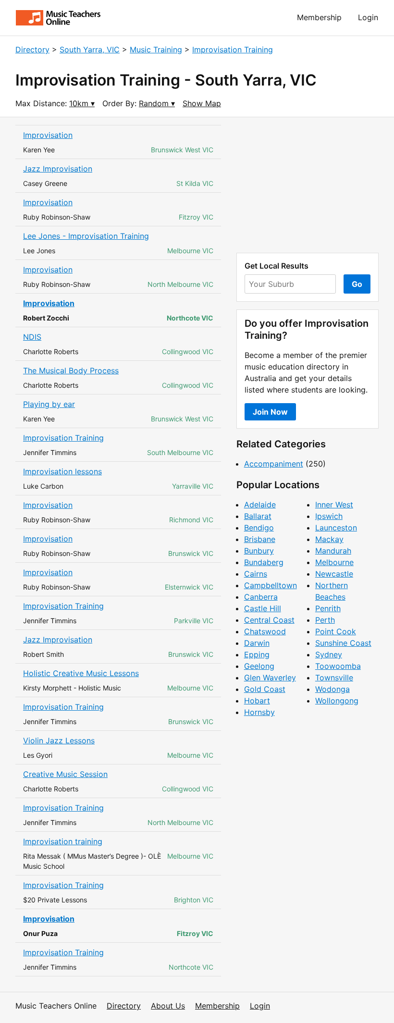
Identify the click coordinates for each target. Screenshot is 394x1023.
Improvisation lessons (62, 471)
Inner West (334, 504)
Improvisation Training (232, 49)
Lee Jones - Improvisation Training (86, 236)
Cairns (255, 574)
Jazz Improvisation (57, 168)
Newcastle (334, 574)
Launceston (336, 527)
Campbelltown (270, 585)
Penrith (328, 608)
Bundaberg (263, 562)
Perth (325, 620)
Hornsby (259, 712)
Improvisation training (62, 841)
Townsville (334, 677)
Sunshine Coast (343, 643)
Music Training (156, 49)
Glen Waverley (270, 677)
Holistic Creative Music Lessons (81, 673)
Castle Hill (262, 608)
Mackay (329, 539)
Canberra (261, 597)
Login (368, 17)
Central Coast (269, 620)
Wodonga (332, 689)
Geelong (259, 666)
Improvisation (48, 135)
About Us (168, 1006)
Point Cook (335, 631)
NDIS (32, 337)
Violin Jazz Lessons (59, 740)
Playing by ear (49, 404)
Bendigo (259, 527)
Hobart (257, 700)
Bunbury (259, 550)
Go (357, 284)
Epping (257, 654)
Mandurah (333, 550)
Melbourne (334, 562)
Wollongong (336, 700)
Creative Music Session (65, 774)
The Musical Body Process (71, 370)
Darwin (257, 643)
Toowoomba (338, 666)
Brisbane (259, 539)
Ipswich (329, 516)
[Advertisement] (307, 185)
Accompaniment (273, 463)
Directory (32, 49)
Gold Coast (264, 689)
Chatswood (265, 631)
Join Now (270, 412)
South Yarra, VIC (90, 49)
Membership (319, 17)
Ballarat (257, 516)
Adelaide (260, 504)
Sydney (328, 654)
